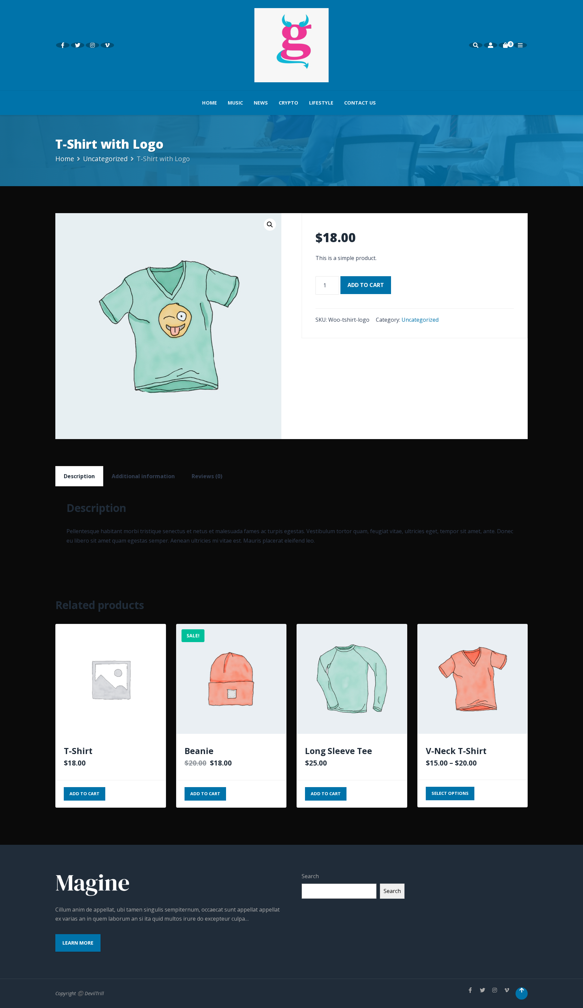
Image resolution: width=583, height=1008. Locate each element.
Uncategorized (105, 158)
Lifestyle (321, 102)
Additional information (143, 476)
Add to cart (366, 285)
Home (209, 102)
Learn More (77, 943)
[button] (270, 225)
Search (310, 876)
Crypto (288, 102)
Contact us (360, 102)
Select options (450, 793)
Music (235, 102)
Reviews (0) (207, 476)
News (261, 102)
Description (79, 476)
